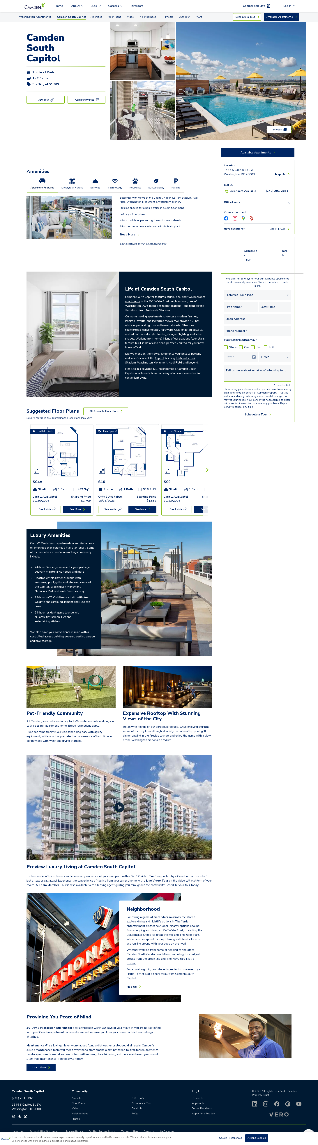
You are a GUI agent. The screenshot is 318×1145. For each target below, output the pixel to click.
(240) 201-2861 (23, 1098)
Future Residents (202, 1108)
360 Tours (138, 1098)
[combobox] (257, 295)
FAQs (199, 17)
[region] (159, 1138)
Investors (137, 6)
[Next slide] (110, 217)
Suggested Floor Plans (52, 411)
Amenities (96, 17)
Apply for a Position (203, 1113)
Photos (169, 17)
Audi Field (175, 363)
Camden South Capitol (71, 17)
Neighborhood (148, 17)
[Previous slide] (29, 217)
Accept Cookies (257, 1138)
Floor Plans (114, 17)
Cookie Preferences (230, 1138)
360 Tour (184, 17)
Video (130, 17)
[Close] (312, 1138)
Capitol (159, 358)
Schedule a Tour (250, 255)
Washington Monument (152, 363)
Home (59, 6)
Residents (198, 1098)
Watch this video (268, 282)
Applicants (198, 1103)
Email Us (284, 253)
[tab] (42, 185)
